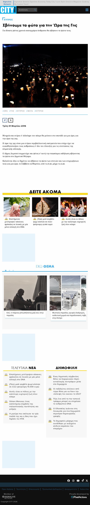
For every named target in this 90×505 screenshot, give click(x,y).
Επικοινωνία (34, 489)
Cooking (85, 2)
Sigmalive (18, 2)
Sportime (34, 2)
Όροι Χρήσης (7, 489)
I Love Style (60, 2)
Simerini (26, 2)
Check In (69, 2)
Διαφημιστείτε (71, 489)
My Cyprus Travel (21, 4)
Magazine (77, 2)
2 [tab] (9, 270)
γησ (12, 111)
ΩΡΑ (6, 111)
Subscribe (84, 489)
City (53, 2)
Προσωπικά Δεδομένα (52, 489)
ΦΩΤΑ (30, 111)
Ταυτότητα (21, 489)
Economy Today (44, 2)
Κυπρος (8, 20)
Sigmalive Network (7, 3)
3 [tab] (13, 270)
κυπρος (21, 111)
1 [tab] (5, 270)
